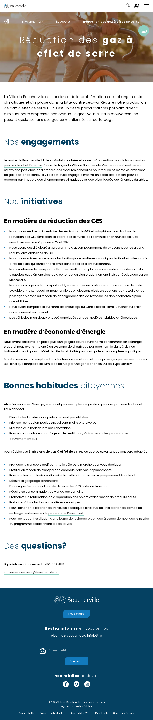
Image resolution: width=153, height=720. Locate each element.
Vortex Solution (84, 706)
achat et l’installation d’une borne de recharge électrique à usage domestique (76, 518)
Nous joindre (76, 614)
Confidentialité (26, 713)
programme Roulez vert (66, 513)
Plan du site (101, 713)
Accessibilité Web (80, 713)
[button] (146, 6)
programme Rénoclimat (118, 475)
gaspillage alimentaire (41, 481)
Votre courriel (58, 650)
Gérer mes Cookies (124, 713)
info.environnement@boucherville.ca (31, 572)
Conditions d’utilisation (53, 713)
